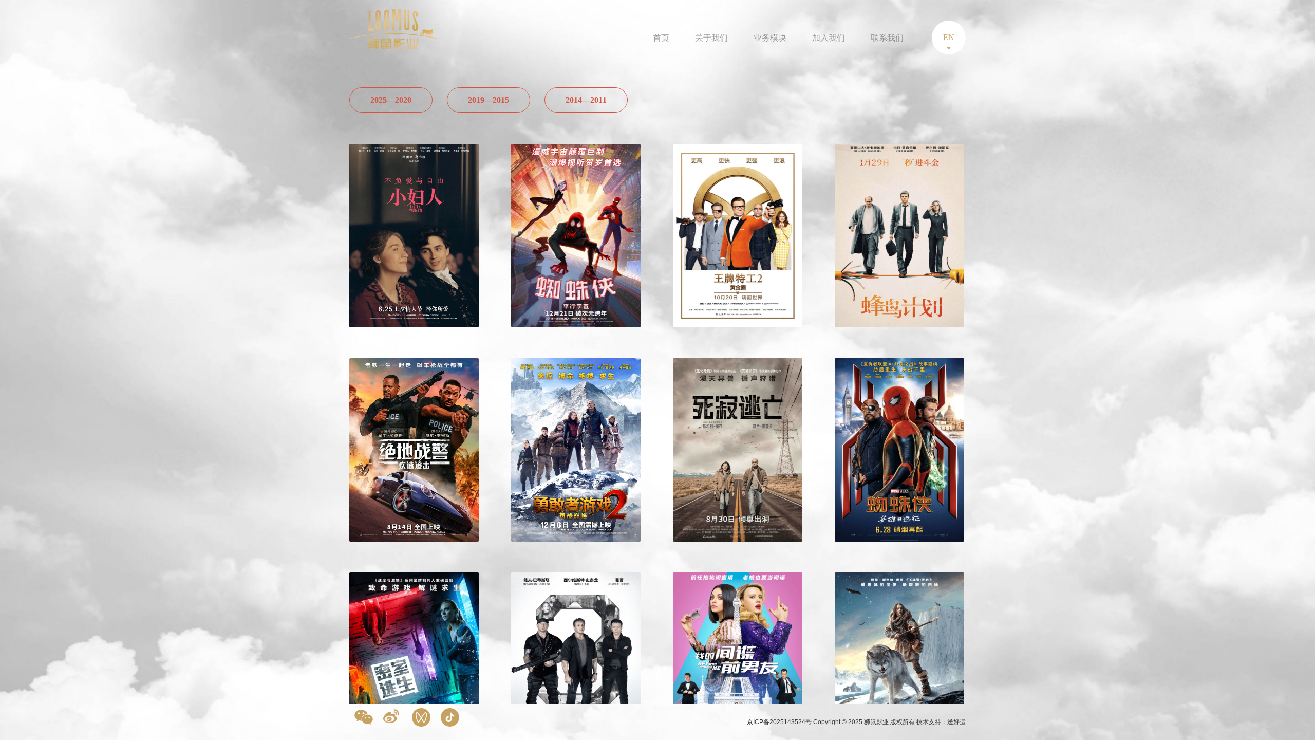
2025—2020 (390, 100)
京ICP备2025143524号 (780, 722)
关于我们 (711, 37)
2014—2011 (586, 100)
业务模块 (770, 37)
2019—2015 (488, 100)
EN (948, 37)
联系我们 (887, 37)
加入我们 (828, 37)
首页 (661, 37)
